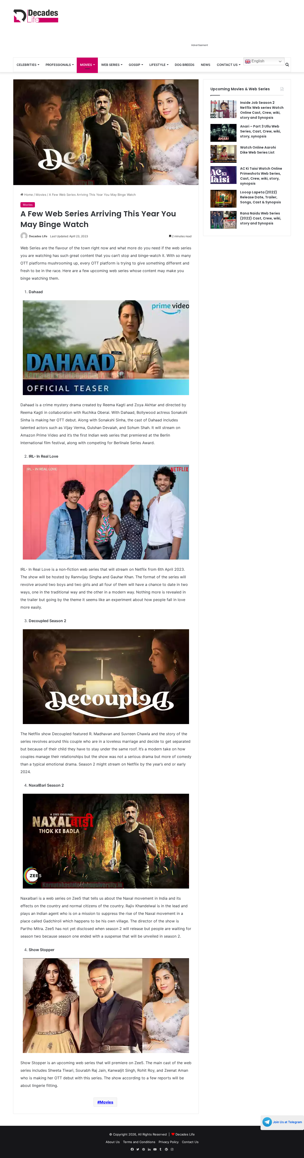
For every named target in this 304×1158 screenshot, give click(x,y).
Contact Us (227, 65)
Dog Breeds (184, 65)
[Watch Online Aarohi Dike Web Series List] (223, 154)
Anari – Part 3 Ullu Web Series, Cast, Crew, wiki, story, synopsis (260, 131)
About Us (113, 1142)
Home (28, 194)
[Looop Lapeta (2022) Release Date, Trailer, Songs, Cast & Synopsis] (223, 199)
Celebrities (26, 65)
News (205, 65)
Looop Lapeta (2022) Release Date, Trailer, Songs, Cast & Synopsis (260, 197)
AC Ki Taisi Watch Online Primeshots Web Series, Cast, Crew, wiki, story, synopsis (261, 176)
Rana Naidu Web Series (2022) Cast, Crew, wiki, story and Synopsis (260, 218)
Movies (86, 65)
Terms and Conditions (139, 1142)
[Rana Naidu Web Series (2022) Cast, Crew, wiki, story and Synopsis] (223, 220)
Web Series (110, 65)
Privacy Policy (169, 1142)
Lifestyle (157, 65)
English (257, 61)
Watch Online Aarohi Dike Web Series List (258, 150)
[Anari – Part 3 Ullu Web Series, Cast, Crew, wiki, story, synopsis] (223, 133)
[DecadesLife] (35, 16)
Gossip (134, 65)
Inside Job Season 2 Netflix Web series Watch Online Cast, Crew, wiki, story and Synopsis (262, 110)
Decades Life (38, 236)
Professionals (58, 65)
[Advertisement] (199, 30)
